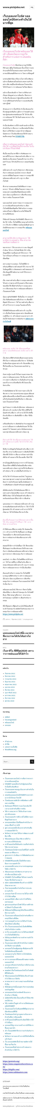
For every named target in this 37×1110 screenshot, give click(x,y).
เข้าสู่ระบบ (8, 741)
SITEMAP (6, 1081)
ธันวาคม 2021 (10, 698)
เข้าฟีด (7, 744)
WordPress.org (10, 750)
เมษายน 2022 (10, 687)
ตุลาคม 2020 (9, 701)
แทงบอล (8, 725)
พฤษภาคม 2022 (10, 684)
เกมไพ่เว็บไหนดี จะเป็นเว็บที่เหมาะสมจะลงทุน (18, 1093)
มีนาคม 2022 (9, 690)
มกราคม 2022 (10, 695)
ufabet (7, 717)
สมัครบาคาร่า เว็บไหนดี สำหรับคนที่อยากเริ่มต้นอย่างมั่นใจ (18, 1099)
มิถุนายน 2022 (10, 682)
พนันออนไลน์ (9, 722)
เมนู (32, 7)
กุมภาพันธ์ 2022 (10, 693)
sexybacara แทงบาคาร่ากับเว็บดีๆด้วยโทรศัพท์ (16, 1087)
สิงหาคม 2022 (10, 676)
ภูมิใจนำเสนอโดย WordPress (24, 1106)
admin (8, 619)
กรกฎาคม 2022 (10, 679)
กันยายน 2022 (10, 673)
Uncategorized (28, 619)
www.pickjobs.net (14, 7)
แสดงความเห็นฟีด (11, 747)
